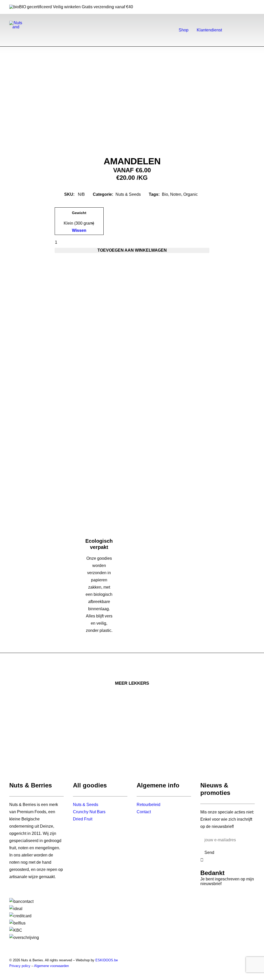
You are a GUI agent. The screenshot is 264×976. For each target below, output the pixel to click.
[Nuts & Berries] (15, 25)
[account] (244, 30)
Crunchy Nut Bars (89, 812)
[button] (237, 30)
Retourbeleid (148, 804)
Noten (175, 194)
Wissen (79, 230)
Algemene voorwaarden (51, 966)
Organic (190, 194)
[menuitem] (183, 30)
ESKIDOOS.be (106, 960)
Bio (165, 194)
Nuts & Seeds (128, 194)
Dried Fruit (82, 819)
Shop (183, 30)
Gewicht (79, 213)
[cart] (251, 30)
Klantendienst (209, 30)
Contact (144, 812)
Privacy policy (19, 966)
